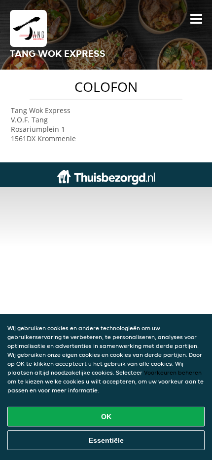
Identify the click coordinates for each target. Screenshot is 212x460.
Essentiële (106, 440)
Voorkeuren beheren (173, 372)
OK (106, 417)
